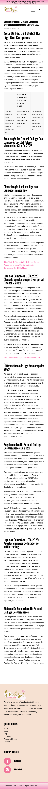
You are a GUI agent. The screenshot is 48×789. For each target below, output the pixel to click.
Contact (7, 742)
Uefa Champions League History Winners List (22, 358)
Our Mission (8, 736)
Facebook (17, 761)
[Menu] (32, 9)
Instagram (18, 769)
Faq (5, 734)
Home (6, 728)
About (6, 731)
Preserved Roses (10, 739)
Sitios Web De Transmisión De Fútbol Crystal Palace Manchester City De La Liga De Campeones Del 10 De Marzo (21, 265)
